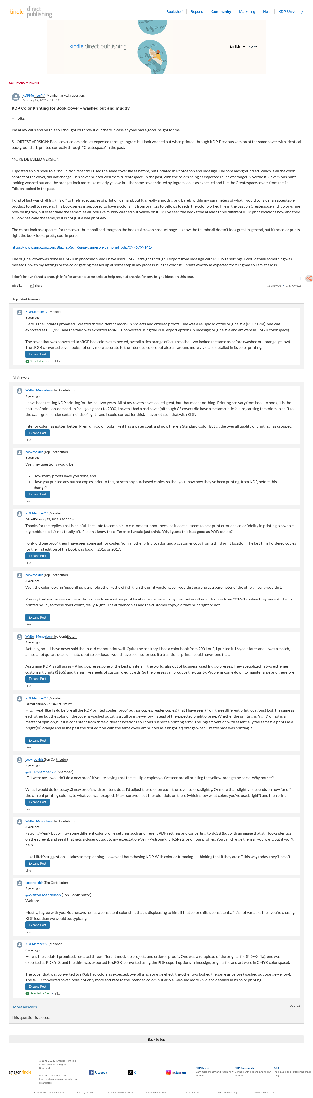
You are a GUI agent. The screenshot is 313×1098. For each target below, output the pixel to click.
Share (38, 285)
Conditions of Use (156, 1092)
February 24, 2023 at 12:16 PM (42, 100)
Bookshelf (174, 12)
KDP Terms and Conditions (49, 1092)
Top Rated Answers (26, 299)
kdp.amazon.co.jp (228, 1092)
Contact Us (192, 1092)
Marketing (247, 12)
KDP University (291, 12)
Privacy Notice (85, 1092)
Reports (196, 12)
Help (266, 12)
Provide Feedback (264, 1092)
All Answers (21, 377)
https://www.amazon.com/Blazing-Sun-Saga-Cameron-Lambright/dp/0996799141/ (82, 247)
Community (221, 12)
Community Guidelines (120, 1092)
